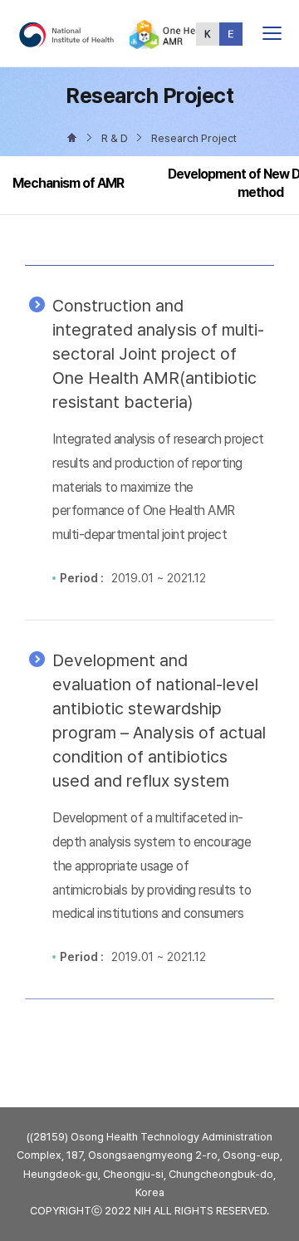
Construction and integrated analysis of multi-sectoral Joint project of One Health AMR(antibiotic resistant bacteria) (158, 354)
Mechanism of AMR (68, 183)
